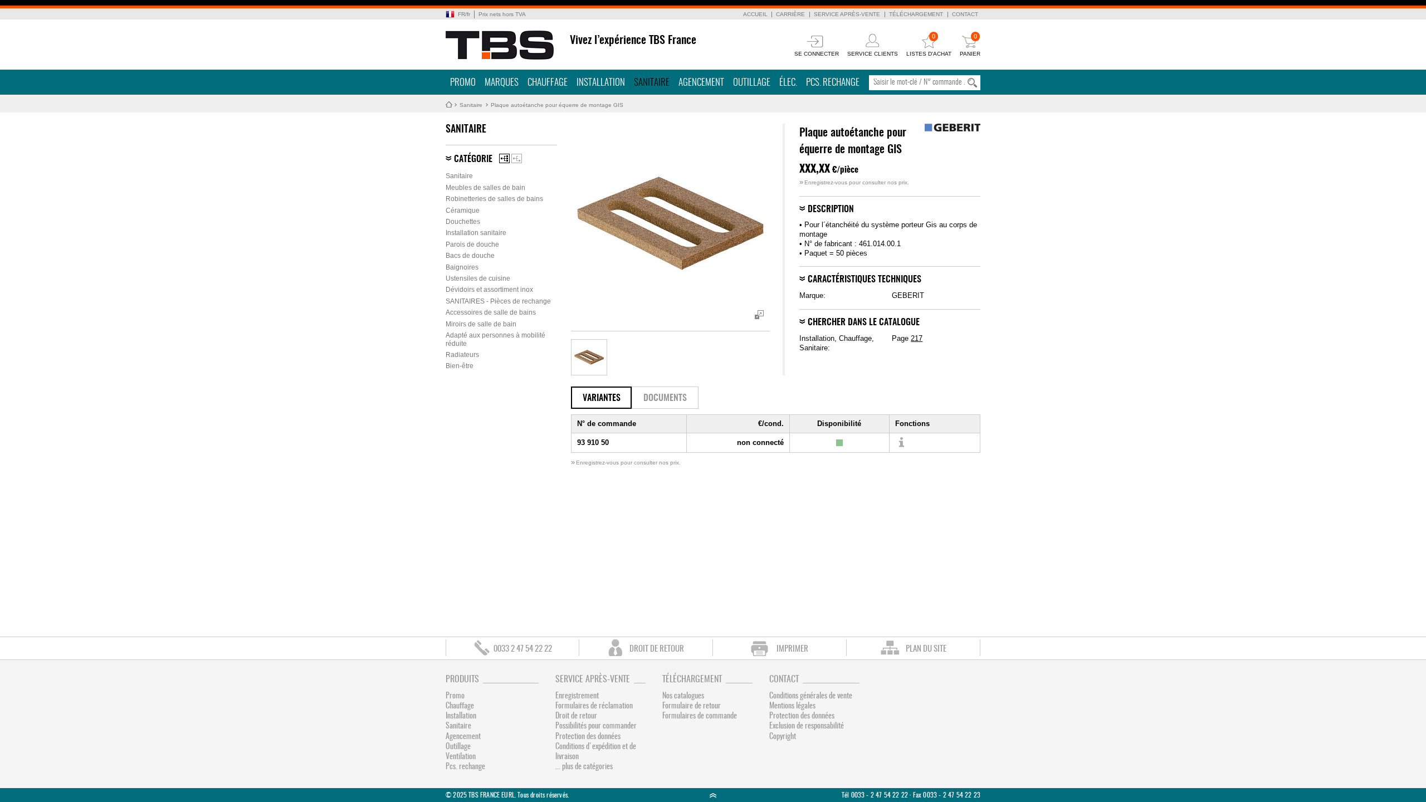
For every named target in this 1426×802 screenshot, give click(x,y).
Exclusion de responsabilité (806, 726)
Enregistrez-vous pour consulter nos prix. (854, 182)
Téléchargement (916, 14)
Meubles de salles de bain (485, 188)
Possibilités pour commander (596, 726)
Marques (502, 82)
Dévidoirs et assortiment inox (489, 290)
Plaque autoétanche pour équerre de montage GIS (557, 105)
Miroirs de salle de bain (481, 324)
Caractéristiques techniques (864, 279)
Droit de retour (576, 716)
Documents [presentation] (665, 398)
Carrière (790, 14)
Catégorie (473, 159)
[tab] (601, 398)
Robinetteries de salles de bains (494, 199)
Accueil (755, 14)
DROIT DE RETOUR (656, 649)
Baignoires (462, 267)
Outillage (751, 82)
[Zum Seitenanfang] (713, 795)
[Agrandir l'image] (589, 357)
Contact (965, 14)
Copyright (782, 737)
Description (831, 209)
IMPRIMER (792, 649)
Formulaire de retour (691, 706)
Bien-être (459, 366)
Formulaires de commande (699, 716)
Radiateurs (462, 355)
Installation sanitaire (476, 233)
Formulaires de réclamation (594, 706)
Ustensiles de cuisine (478, 278)
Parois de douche (472, 244)
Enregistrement (577, 696)
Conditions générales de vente (810, 696)
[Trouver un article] (901, 442)
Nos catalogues (683, 696)
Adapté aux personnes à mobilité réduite (495, 339)
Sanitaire (652, 82)
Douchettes (463, 222)
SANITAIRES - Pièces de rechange (498, 301)
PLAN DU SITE (926, 649)
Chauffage (548, 82)
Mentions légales (792, 706)
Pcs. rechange (832, 82)
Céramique (463, 210)
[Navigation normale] (504, 158)
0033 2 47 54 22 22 (523, 649)
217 (916, 338)
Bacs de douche (470, 256)
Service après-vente (847, 14)
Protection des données (588, 737)
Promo (463, 82)
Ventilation (461, 757)
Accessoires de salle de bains (491, 312)
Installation (601, 82)
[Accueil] (500, 45)
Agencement (701, 82)
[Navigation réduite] (516, 158)
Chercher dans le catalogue (864, 322)
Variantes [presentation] (602, 398)
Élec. (788, 82)
